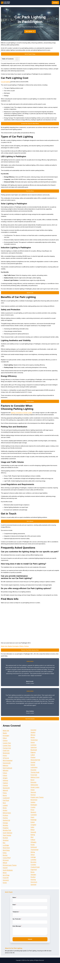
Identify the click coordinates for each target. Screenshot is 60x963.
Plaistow (33, 757)
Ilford (32, 837)
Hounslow (33, 770)
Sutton (32, 827)
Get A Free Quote (30, 718)
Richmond (6, 860)
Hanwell (5, 867)
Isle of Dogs (6, 875)
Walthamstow (34, 784)
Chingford (33, 824)
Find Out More (30, 191)
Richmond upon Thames (9, 865)
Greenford (33, 730)
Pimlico (5, 755)
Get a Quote (29, 31)
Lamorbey (33, 859)
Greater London (35, 787)
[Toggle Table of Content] (16, 59)
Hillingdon (33, 842)
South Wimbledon (8, 870)
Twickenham (34, 740)
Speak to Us (30, 292)
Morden (33, 737)
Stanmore (33, 792)
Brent (4, 803)
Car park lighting (5, 81)
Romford (33, 877)
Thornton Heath (35, 772)
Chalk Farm (6, 750)
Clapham (5, 783)
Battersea (5, 765)
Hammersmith (7, 763)
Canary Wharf (6, 857)
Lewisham (33, 745)
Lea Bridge (6, 845)
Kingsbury (5, 828)
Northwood (34, 847)
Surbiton (33, 802)
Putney (5, 793)
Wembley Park (7, 830)
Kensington (15, 646)
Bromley (5, 855)
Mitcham (33, 735)
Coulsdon (33, 864)
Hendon (5, 810)
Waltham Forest (35, 777)
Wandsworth (6, 788)
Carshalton (34, 814)
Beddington (34, 804)
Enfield (33, 822)
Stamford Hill (6, 820)
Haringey (5, 823)
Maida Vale (4, 646)
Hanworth (33, 832)
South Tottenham (7, 832)
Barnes (5, 795)
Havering (33, 879)
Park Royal (6, 800)
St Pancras (6, 758)
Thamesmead (34, 849)
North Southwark (7, 768)
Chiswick (5, 785)
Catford (33, 755)
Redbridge (33, 819)
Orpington (33, 874)
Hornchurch (34, 882)
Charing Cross (7, 748)
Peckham (5, 815)
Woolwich (33, 812)
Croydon (33, 807)
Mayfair (10, 646)
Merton (5, 872)
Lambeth (5, 805)
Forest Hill (6, 877)
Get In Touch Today (30, 54)
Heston (33, 789)
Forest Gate (34, 775)
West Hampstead (7, 760)
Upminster (33, 884)
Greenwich (6, 880)
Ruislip (33, 844)
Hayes (32, 817)
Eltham (33, 829)
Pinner (32, 809)
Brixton (5, 808)
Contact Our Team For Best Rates (30, 123)
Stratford (33, 732)
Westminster (6, 753)
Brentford (5, 837)
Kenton (5, 882)
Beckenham (34, 799)
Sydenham (34, 747)
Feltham (33, 839)
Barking (33, 834)
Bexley (32, 872)
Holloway (5, 780)
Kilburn (21, 646)
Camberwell (6, 798)
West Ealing (6, 850)
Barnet (32, 779)
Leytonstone (34, 767)
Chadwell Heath (35, 867)
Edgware (33, 752)
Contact (55, 2)
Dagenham (34, 869)
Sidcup (33, 854)
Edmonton (33, 782)
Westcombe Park (35, 760)
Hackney (5, 818)
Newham (33, 794)
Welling (33, 852)
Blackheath (34, 750)
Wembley (5, 825)
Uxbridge (33, 857)
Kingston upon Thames (37, 797)
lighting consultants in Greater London (21, 412)
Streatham (6, 840)
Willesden (5, 770)
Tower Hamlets (7, 835)
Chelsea (26, 646)
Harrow (33, 742)
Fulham (5, 773)
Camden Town (7, 743)
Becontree (33, 862)
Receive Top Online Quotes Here (30, 650)
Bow (4, 842)
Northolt (33, 765)
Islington (5, 778)
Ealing (4, 852)
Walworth (5, 790)
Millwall (5, 862)
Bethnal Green (7, 813)
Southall (33, 762)
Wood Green (6, 847)
